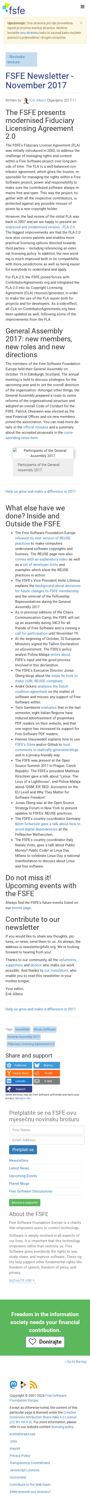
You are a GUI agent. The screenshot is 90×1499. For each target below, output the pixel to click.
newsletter (22, 1029)
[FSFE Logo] (13, 8)
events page (21, 908)
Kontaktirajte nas (22, 1434)
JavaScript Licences (24, 1470)
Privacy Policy (20, 1456)
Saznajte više (20, 1280)
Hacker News (20, 1073)
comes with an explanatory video (41, 559)
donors (36, 965)
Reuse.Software (45, 1029)
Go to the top (76, 1362)
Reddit (48, 1073)
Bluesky (48, 1065)
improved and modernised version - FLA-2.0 (40, 227)
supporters (14, 965)
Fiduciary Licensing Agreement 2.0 (31, 1044)
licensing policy (62, 1427)
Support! (20, 1089)
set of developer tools (40, 564)
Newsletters (19, 1160)
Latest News (19, 1168)
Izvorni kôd (18, 1477)
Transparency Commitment (30, 1463)
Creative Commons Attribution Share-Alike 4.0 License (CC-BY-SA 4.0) (43, 1417)
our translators (56, 970)
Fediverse (20, 1065)
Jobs (13, 1441)
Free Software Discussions (30, 1191)
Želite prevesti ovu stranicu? (30, 1492)
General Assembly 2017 (24, 1037)
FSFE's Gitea (25, 744)
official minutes (35, 427)
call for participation (31, 633)
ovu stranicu (29, 33)
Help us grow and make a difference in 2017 (41, 491)
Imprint (15, 1448)
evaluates (49, 707)
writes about (60, 654)
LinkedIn (20, 1081)
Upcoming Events (23, 1176)
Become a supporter (25, 1202)
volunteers (67, 960)
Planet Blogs (19, 1183)
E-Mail (48, 1081)
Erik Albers (38, 100)
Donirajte (48, 1342)
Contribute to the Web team (30, 1484)
